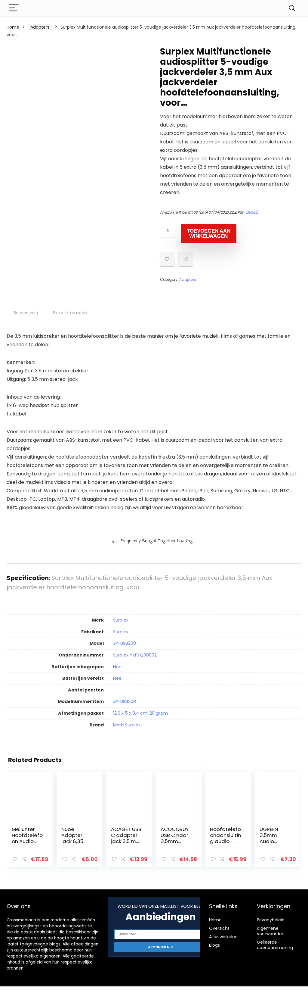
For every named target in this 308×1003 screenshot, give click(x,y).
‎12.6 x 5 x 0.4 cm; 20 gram (140, 713)
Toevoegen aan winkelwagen (208, 233)
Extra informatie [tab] (70, 313)
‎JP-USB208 (124, 643)
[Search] (292, 8)
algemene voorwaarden (271, 931)
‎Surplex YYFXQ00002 (135, 655)
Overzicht (219, 928)
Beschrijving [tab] (26, 313)
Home (13, 27)
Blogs (214, 945)
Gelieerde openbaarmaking (275, 945)
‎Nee (117, 667)
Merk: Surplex (126, 725)
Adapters (39, 27)
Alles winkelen (223, 937)
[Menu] (14, 8)
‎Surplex (120, 620)
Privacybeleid (271, 920)
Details (251, 212)
